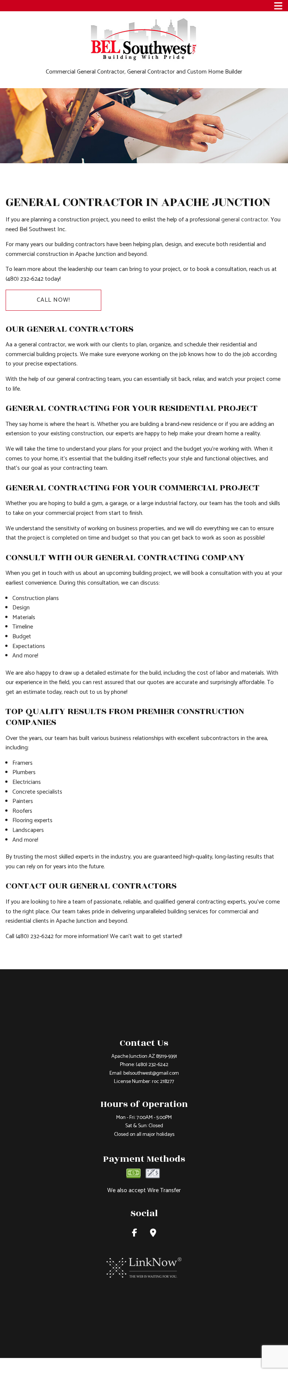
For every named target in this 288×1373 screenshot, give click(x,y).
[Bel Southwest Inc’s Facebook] (134, 1234)
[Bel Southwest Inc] (144, 39)
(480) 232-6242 (152, 1064)
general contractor (244, 220)
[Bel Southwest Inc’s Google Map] (153, 1234)
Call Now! (53, 300)
